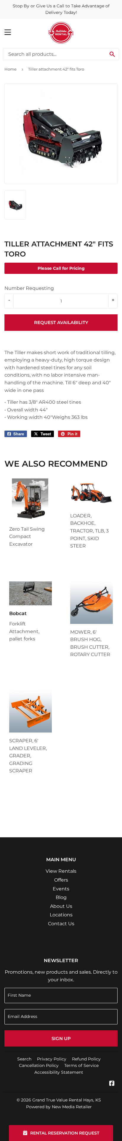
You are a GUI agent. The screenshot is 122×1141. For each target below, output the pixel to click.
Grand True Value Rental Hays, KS (66, 1100)
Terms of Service (81, 1065)
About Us (61, 906)
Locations (61, 915)
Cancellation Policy (39, 1065)
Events (61, 889)
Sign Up (61, 1038)
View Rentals (61, 871)
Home (10, 69)
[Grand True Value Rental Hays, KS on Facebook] (112, 1084)
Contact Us (61, 923)
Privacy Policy (51, 1059)
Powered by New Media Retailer (59, 1106)
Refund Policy (86, 1059)
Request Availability (61, 322)
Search (24, 1059)
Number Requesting (29, 288)
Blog (61, 897)
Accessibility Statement (58, 1072)
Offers (61, 880)
